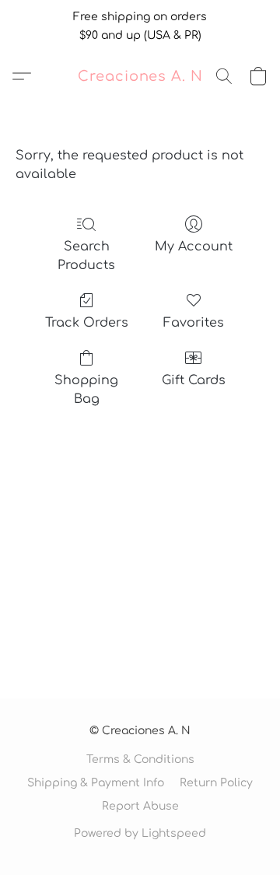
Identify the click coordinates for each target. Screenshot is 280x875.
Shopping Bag (86, 389)
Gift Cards (194, 380)
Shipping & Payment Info (95, 783)
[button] (140, 76)
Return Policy (216, 783)
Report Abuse (140, 806)
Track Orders (86, 323)
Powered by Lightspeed (140, 833)
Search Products (86, 256)
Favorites (193, 323)
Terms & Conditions (140, 759)
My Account (194, 247)
